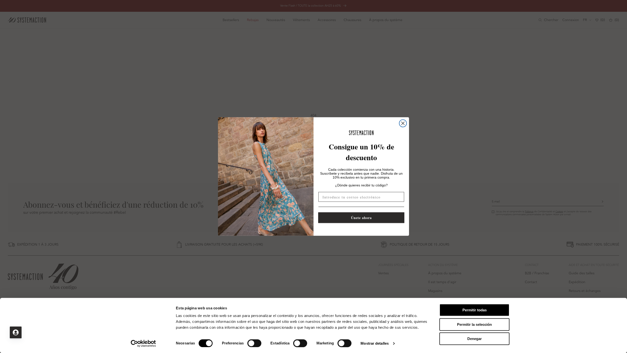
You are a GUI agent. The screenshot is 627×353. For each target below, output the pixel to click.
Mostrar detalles (375, 343)
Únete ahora (361, 217)
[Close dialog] (403, 123)
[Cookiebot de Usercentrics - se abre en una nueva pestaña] (143, 343)
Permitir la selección (474, 324)
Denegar (474, 339)
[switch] (254, 343)
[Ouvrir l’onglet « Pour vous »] (16, 332)
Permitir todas (474, 310)
